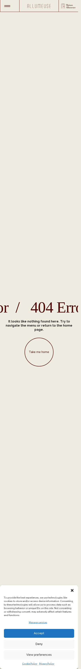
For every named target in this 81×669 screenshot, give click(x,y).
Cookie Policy (29, 663)
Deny (39, 644)
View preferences (39, 654)
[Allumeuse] (39, 6)
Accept (39, 633)
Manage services (38, 622)
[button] (72, 590)
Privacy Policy (46, 663)
